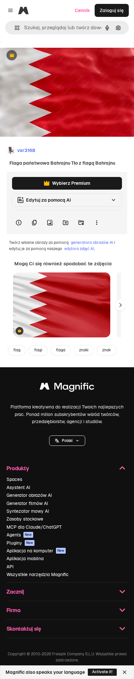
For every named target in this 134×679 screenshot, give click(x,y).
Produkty (18, 468)
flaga (60, 350)
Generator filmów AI (27, 503)
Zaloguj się (112, 10)
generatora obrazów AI (92, 242)
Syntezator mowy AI (28, 511)
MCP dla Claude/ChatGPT (34, 527)
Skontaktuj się (24, 628)
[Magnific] (67, 388)
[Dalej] (120, 304)
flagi (38, 350)
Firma (13, 610)
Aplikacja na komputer (35, 551)
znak (106, 350)
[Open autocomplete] (14, 27)
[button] (67, 440)
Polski (67, 440)
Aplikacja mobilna (25, 558)
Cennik (82, 10)
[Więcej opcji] (96, 222)
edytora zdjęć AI (79, 248)
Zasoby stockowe (25, 519)
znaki (83, 350)
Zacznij (15, 591)
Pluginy (20, 543)
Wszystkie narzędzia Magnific (38, 574)
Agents (19, 535)
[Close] (124, 672)
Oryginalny (45, 56)
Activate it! (102, 671)
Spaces (14, 479)
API (10, 567)
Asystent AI (18, 487)
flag (16, 350)
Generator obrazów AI (29, 495)
